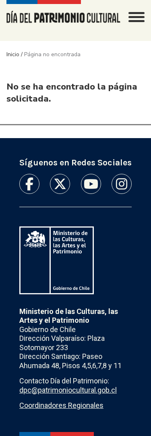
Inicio (12, 54)
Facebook (29, 184)
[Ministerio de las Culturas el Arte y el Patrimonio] (56, 260)
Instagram (122, 184)
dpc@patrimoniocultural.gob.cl (68, 390)
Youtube (91, 184)
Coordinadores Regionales (61, 405)
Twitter (60, 184)
